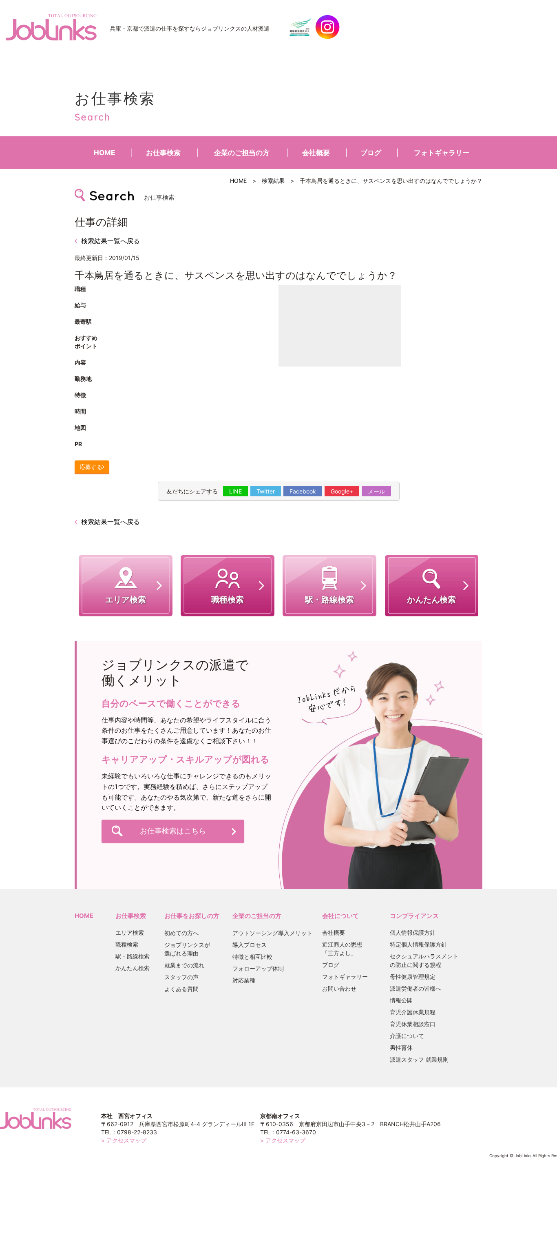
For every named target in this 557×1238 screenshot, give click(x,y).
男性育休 (401, 1047)
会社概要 (316, 153)
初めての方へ (181, 932)
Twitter (265, 491)
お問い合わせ (339, 988)
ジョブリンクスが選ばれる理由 (187, 949)
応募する (91, 466)
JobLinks (51, 26)
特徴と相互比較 (252, 956)
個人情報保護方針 (412, 932)
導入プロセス (249, 944)
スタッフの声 (181, 977)
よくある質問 (181, 988)
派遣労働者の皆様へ (415, 988)
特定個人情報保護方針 (418, 944)
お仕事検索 (163, 153)
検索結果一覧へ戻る (110, 241)
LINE (235, 491)
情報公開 (401, 1000)
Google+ (342, 491)
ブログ (370, 153)
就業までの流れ (184, 965)
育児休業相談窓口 (412, 1023)
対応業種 (243, 980)
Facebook (303, 491)
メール (376, 491)
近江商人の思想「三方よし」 (342, 948)
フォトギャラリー (441, 153)
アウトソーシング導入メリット (272, 932)
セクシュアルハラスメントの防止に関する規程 (424, 960)
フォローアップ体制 (258, 968)
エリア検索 (129, 932)
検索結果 (273, 180)
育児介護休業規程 (412, 1012)
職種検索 (126, 944)
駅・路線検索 (132, 956)
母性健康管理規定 (412, 976)
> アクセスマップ (123, 1140)
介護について (407, 1035)
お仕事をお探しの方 (191, 916)
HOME (104, 153)
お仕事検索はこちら (173, 831)
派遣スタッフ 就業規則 (419, 1059)
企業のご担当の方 (242, 153)
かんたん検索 (132, 968)
